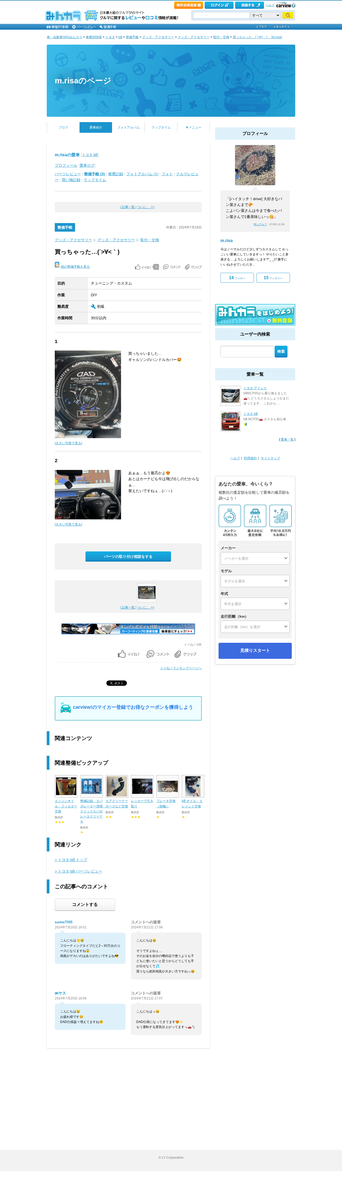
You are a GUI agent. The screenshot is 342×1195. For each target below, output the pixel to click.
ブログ (63, 127)
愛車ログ (87, 165)
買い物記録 (71, 180)
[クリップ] (193, 267)
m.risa (226, 240)
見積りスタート (255, 650)
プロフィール (66, 165)
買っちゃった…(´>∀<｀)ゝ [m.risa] (257, 37)
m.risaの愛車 (67, 155)
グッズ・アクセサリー (158, 37)
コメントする (85, 904)
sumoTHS (63, 922)
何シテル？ (260, 224)
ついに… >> (145, 207)
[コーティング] (128, 633)
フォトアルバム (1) (142, 174)
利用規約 (250, 458)
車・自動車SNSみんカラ (64, 37)
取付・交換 (221, 37)
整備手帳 (132, 37)
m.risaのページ (83, 80)
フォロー (237, 277)
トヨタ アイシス (255, 388)
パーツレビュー (68, 174)
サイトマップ (270, 458)
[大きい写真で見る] (68, 443)
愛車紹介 (96, 127)
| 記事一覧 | (128, 207)
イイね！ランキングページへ (181, 668)
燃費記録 (115, 174)
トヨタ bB (90, 155)
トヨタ (110, 37)
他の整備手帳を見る (75, 266)
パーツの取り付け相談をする (128, 556)
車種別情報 (94, 37)
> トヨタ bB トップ (71, 860)
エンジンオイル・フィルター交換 (66, 806)
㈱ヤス (60, 993)
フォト (167, 174)
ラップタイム (161, 127)
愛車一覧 (287, 439)
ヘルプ (270, 5)
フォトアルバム (128, 127)
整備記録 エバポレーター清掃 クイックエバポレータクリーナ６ (93, 811)
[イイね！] (143, 267)
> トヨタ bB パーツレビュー (78, 871)
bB (120, 37)
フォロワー (273, 277)
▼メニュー (193, 127)
